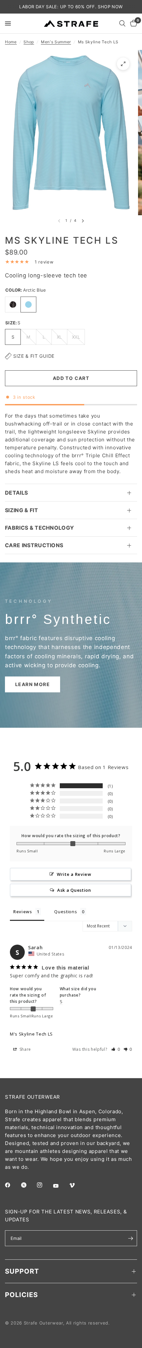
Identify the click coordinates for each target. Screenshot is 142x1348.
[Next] (83, 220)
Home (11, 41)
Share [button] (24, 1049)
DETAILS (16, 492)
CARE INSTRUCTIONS (34, 545)
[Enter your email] (130, 1238)
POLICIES (21, 1295)
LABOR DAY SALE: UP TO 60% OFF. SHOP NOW (71, 6)
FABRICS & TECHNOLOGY (39, 527)
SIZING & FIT (21, 510)
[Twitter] (28, 1185)
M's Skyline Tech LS (31, 1034)
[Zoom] (123, 64)
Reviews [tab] (22, 912)
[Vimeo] (76, 1185)
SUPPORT (22, 1271)
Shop (28, 41)
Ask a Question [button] (74, 890)
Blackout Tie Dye (13, 304)
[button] (32, 684)
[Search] (122, 23)
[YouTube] (60, 1185)
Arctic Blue (28, 304)
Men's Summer (56, 41)
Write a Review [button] (74, 874)
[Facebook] (12, 1185)
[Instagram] (44, 1185)
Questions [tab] (65, 912)
